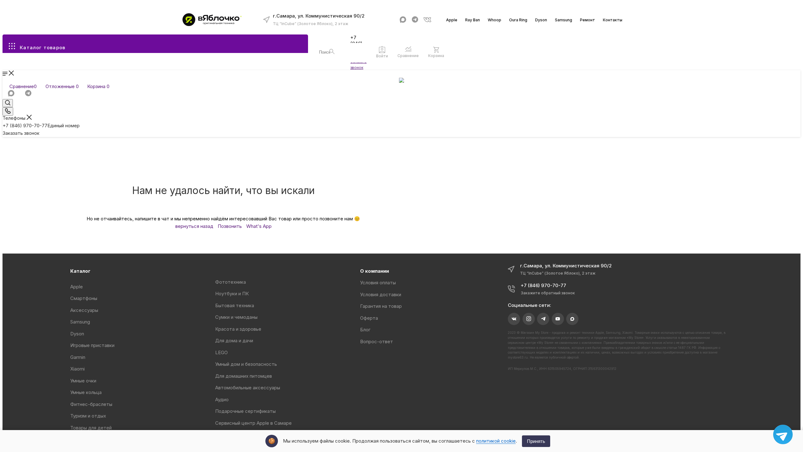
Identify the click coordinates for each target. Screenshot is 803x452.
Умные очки (83, 381)
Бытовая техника (234, 305)
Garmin (77, 357)
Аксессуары (84, 310)
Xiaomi (77, 369)
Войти (382, 56)
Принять (536, 441)
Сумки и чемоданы (236, 317)
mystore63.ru (518, 357)
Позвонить (230, 226)
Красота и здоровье (238, 329)
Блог (365, 330)
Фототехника (230, 282)
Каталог (80, 271)
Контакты (612, 20)
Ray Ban (472, 20)
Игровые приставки (92, 345)
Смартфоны (83, 298)
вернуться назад (194, 226)
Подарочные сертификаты (245, 411)
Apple (451, 20)
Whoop (494, 20)
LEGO (221, 352)
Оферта (369, 318)
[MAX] (403, 20)
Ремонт (587, 20)
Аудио (222, 399)
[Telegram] (415, 20)
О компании (374, 271)
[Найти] (332, 51)
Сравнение (408, 55)
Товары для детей (91, 428)
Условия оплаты (378, 283)
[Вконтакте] (427, 20)
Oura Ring (518, 20)
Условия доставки (380, 294)
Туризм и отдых (88, 416)
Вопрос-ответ (376, 341)
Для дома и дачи (234, 341)
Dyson (541, 20)
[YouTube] (558, 319)
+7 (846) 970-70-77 (41, 126)
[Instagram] (529, 319)
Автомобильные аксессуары (247, 388)
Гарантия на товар (381, 306)
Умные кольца (86, 392)
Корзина (436, 55)
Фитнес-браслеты (91, 404)
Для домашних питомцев (243, 376)
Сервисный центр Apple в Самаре (253, 423)
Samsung (563, 20)
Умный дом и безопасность (246, 364)
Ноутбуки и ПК (232, 294)
